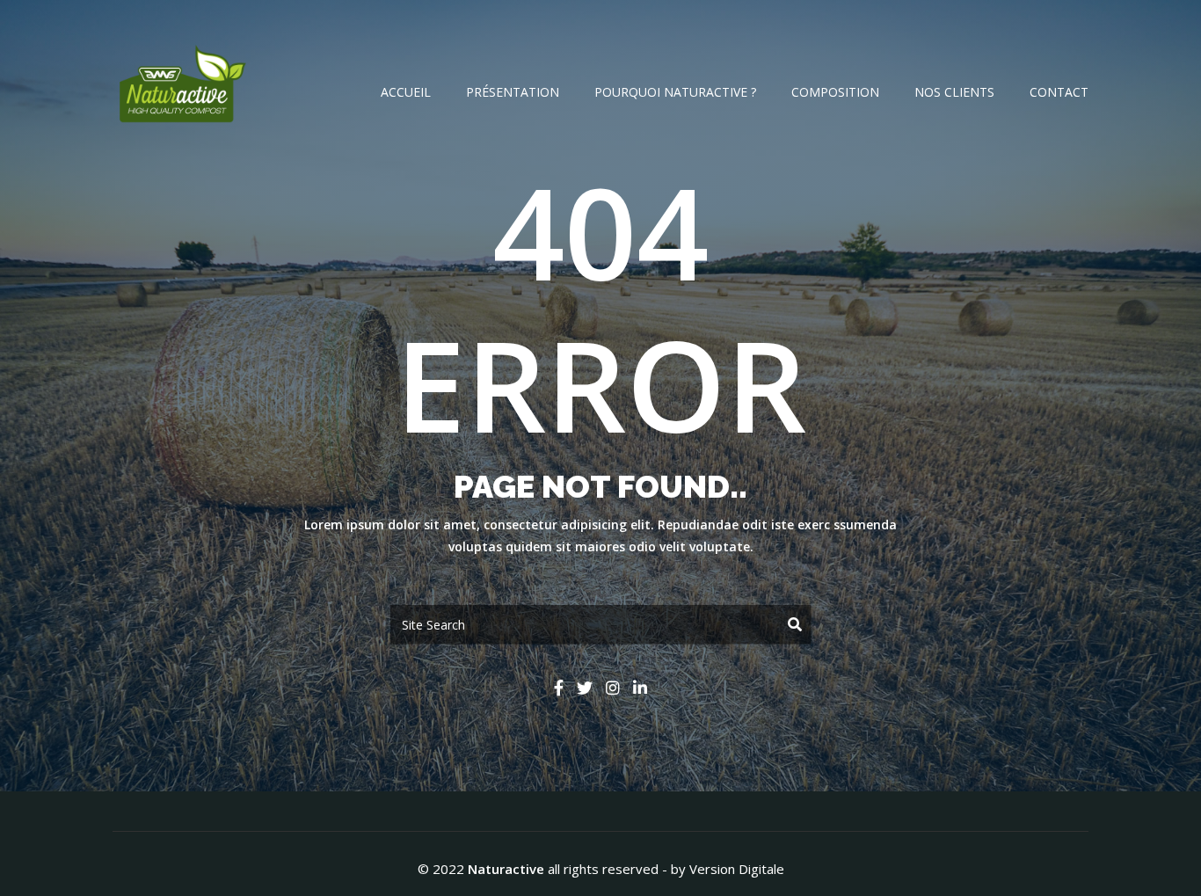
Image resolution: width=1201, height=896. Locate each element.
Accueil (406, 92)
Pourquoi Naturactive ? (675, 92)
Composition (835, 92)
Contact (1059, 92)
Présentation (512, 92)
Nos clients (954, 92)
